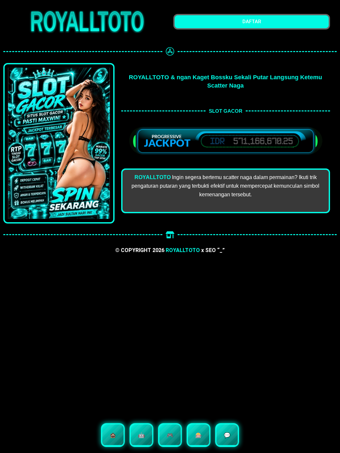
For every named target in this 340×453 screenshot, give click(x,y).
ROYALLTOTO (183, 250)
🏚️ (113, 435)
